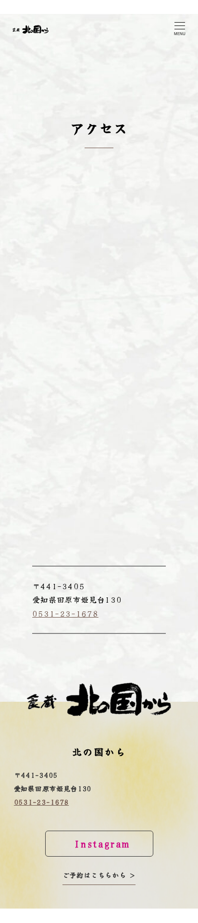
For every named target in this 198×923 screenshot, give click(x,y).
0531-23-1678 (65, 613)
